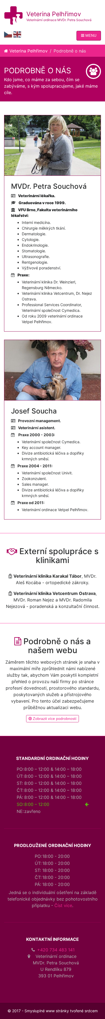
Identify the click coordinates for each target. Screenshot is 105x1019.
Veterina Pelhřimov (53, 14)
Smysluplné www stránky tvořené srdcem (61, 1010)
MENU (90, 35)
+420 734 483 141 (56, 949)
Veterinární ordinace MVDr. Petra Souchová (59, 20)
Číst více (63, 905)
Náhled (55, 146)
